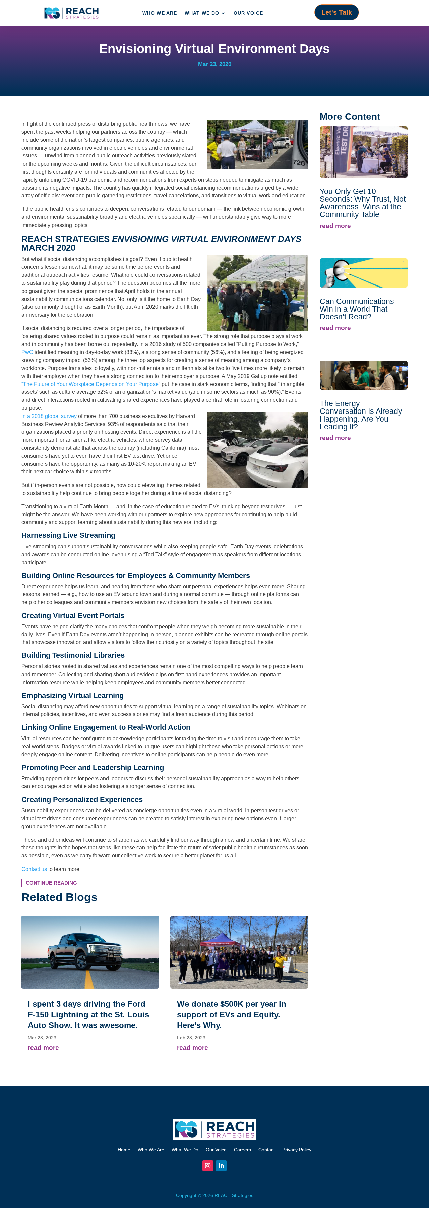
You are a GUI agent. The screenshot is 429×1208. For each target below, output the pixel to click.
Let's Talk (336, 12)
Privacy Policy (296, 1149)
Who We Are (159, 13)
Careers (242, 1149)
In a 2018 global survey (49, 416)
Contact (266, 1149)
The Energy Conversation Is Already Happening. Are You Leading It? (361, 415)
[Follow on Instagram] (207, 1165)
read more (43, 1047)
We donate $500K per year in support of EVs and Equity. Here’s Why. (231, 1014)
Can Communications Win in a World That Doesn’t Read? (357, 309)
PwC (27, 352)
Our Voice (248, 13)
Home (124, 1149)
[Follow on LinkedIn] (221, 1165)
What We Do (202, 13)
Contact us (34, 869)
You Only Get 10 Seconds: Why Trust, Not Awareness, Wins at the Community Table (363, 203)
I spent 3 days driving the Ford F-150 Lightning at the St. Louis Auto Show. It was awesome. (88, 1014)
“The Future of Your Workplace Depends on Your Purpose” (90, 384)
